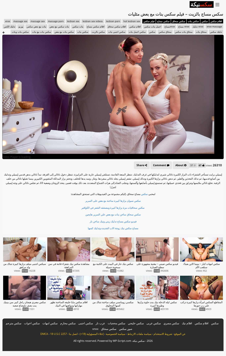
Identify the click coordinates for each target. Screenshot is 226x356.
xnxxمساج (169, 26)
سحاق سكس (165, 31)
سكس (205, 21)
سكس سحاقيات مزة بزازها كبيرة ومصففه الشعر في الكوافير (113, 207)
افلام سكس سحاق (117, 26)
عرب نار (100, 323)
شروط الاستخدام (163, 334)
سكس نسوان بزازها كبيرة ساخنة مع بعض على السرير (113, 200)
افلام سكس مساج (95, 26)
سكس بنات (193, 21)
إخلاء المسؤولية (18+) (92, 334)
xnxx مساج (183, 26)
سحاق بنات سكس (184, 31)
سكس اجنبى (85, 323)
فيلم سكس (149, 21)
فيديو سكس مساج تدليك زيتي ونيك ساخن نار (113, 221)
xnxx (7, 21)
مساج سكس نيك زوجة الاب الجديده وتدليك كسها (113, 228)
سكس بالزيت (98, 31)
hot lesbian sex (131, 21)
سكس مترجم (13, 323)
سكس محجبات (116, 323)
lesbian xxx (73, 21)
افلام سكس (216, 21)
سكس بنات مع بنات (41, 31)
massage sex (38, 21)
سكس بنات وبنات (20, 31)
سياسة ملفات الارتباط (139, 334)
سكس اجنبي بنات (116, 31)
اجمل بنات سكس (152, 26)
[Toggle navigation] (219, 4)
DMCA (44, 334)
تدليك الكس (9, 26)
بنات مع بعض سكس (36, 26)
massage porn (56, 21)
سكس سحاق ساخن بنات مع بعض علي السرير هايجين (113, 214)
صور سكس (125, 329)
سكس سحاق (178, 21)
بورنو (21, 26)
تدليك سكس (216, 31)
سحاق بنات (201, 31)
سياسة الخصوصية (115, 334)
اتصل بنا (73, 334)
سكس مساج (163, 21)
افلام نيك (187, 323)
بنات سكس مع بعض (59, 26)
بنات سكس (77, 26)
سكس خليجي (136, 323)
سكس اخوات (32, 323)
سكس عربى (153, 323)
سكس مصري (171, 323)
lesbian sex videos (93, 21)
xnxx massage (214, 26)
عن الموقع (180, 334)
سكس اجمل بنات (137, 31)
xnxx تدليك (198, 26)
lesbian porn (113, 21)
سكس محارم (68, 323)
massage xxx (20, 21)
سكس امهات (50, 323)
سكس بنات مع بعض (64, 31)
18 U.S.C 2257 (58, 334)
